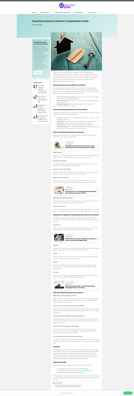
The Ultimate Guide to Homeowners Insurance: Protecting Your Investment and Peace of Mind (80, 146)
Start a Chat (129, 393)
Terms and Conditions (62, 12)
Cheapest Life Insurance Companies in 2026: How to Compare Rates (42, 108)
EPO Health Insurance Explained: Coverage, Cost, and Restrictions (42, 89)
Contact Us (92, 12)
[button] (102, 12)
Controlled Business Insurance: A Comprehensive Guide (68, 386)
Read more (38, 72)
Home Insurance (58, 382)
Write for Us (79, 12)
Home (34, 12)
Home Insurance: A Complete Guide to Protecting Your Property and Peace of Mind (80, 192)
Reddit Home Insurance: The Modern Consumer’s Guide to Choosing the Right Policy (81, 239)
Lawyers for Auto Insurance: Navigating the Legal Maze (68, 385)
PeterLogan (38, 25)
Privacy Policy (45, 12)
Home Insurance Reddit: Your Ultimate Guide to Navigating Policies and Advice (80, 286)
